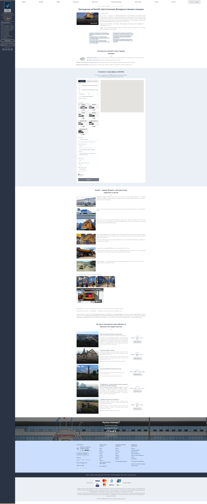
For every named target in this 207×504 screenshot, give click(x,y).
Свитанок (117, 451)
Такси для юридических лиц (6, 38)
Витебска (104, 25)
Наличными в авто (82, 175)
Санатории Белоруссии (5, 31)
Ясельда (117, 455)
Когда (79, 92)
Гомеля (117, 23)
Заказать (89, 179)
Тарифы (58, 1)
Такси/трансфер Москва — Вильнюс (7, 28)
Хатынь (132, 457)
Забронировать (137, 341)
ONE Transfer (95, 1)
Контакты (173, 1)
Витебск (101, 451)
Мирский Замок (134, 451)
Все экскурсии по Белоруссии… (137, 461)
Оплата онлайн (134, 465)
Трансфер (41, 1)
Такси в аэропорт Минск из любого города (105, 463)
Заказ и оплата (138, 1)
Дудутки (133, 448)
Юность (117, 450)
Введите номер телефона (82, 167)
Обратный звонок (111, 435)
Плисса (116, 448)
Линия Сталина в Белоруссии (137, 455)
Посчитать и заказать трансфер (138, 463)
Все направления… (103, 466)
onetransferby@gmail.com (82, 462)
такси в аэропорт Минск (136, 317)
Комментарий (80, 151)
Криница (117, 458)
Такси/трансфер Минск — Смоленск (7, 26)
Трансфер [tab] (82, 81)
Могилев (101, 457)
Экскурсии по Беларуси (5, 32)
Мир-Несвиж (134, 458)
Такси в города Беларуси (5, 35)
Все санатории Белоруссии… (121, 461)
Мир (100, 458)
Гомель (101, 453)
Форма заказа (7, 40)
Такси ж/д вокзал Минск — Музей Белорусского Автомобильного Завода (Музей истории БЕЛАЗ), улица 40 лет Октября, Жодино (99, 41)
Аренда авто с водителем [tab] (92, 81)
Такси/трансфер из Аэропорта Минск (6, 24)
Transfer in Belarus (4, 37)
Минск (101, 448)
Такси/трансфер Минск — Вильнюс (7, 29)
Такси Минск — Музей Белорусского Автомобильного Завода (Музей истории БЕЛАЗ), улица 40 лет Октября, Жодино (99, 34)
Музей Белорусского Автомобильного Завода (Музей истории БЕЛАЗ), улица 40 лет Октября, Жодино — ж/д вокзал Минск (123, 40)
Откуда (79, 83)
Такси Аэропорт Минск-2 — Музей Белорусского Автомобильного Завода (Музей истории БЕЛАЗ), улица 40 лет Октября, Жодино (99, 38)
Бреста (132, 23)
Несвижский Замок (135, 450)
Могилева (140, 23)
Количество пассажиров (82, 98)
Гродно (124, 23)
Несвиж (101, 460)
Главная (23, 1)
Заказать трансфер (194, 2)
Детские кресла (80, 137)
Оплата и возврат (127, 482)
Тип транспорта (80, 102)
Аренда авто (76, 1)
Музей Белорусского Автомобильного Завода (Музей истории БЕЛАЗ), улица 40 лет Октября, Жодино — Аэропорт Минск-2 (122, 36)
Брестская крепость (135, 453)
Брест (101, 450)
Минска (110, 23)
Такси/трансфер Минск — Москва (7, 25)
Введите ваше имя (81, 158)
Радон (116, 453)
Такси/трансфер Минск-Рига (6, 30)
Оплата (79, 173)
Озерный (117, 457)
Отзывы (156, 1)
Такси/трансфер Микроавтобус (6, 36)
